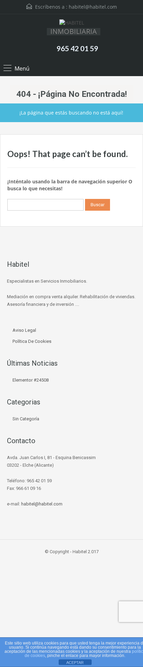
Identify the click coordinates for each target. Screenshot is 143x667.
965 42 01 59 (77, 48)
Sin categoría (25, 418)
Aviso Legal (24, 330)
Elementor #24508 (30, 380)
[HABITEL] (71, 23)
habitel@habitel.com (93, 6)
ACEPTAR (75, 662)
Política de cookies (31, 341)
